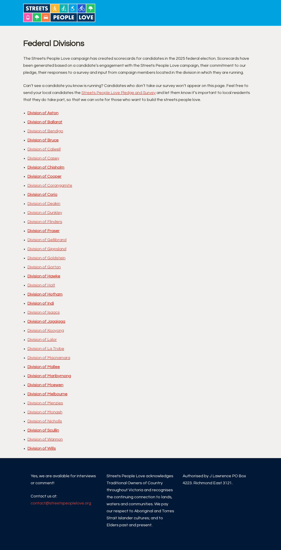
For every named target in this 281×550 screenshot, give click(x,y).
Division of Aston (42, 113)
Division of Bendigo (45, 131)
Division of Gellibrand (46, 240)
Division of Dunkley (44, 213)
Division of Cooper (44, 176)
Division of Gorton (44, 267)
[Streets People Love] (60, 13)
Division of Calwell (44, 149)
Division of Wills (41, 448)
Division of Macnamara (48, 358)
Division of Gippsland (46, 249)
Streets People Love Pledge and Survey (118, 93)
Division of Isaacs (43, 312)
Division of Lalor (42, 340)
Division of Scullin (43, 430)
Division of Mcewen (45, 385)
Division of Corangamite (49, 185)
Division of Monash (44, 412)
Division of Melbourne (47, 394)
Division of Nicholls (44, 421)
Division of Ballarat (44, 122)
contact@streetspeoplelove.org (61, 503)
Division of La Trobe (45, 349)
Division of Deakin (43, 204)
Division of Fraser (43, 231)
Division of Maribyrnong (49, 376)
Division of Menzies (45, 403)
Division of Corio (42, 194)
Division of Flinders (44, 222)
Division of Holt (41, 285)
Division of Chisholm (45, 167)
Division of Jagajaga (46, 321)
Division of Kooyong (45, 330)
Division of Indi (40, 303)
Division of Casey (43, 158)
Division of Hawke (43, 276)
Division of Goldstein (46, 258)
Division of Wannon (45, 439)
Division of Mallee (43, 367)
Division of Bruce (43, 140)
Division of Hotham (45, 294)
